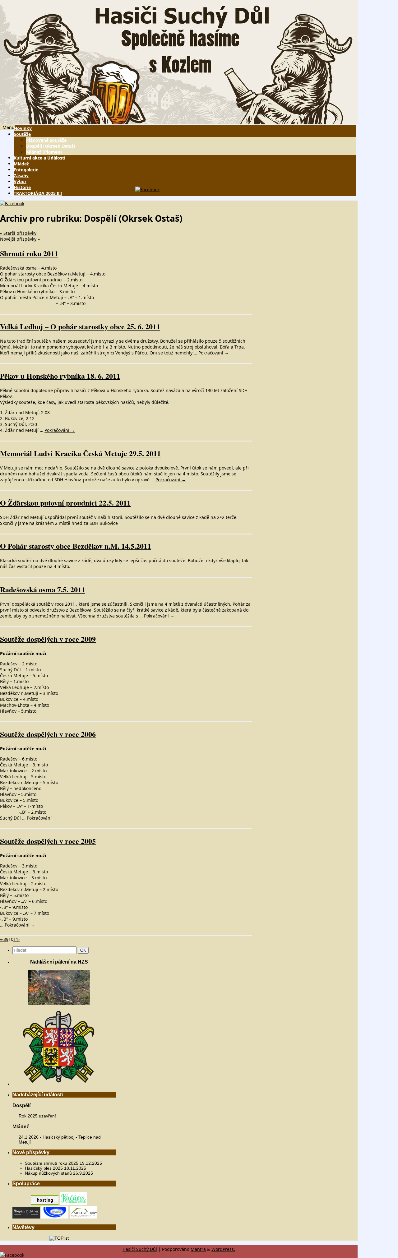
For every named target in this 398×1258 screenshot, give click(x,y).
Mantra (198, 1249)
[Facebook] (147, 189)
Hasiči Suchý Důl (140, 1249)
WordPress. (223, 1249)
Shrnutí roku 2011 (29, 253)
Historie (22, 187)
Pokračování (213, 353)
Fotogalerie (26, 170)
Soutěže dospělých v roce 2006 (48, 733)
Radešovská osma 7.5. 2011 (42, 589)
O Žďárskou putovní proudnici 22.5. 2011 (65, 502)
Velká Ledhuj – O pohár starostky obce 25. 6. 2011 (80, 326)
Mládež (21, 164)
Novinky (23, 128)
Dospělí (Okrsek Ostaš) (50, 146)
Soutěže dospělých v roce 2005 (48, 840)
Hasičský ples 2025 (44, 1168)
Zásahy (21, 175)
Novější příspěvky (20, 239)
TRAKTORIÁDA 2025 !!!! (38, 193)
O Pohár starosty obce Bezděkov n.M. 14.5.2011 (75, 545)
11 (15, 939)
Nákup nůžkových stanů (48, 1173)
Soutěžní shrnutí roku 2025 (51, 1163)
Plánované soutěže (46, 140)
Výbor (20, 181)
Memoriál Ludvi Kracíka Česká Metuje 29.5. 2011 (80, 453)
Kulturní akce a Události (39, 158)
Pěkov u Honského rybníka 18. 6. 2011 (60, 375)
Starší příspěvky (18, 233)
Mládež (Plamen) (44, 152)
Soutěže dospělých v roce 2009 (48, 638)
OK (84, 950)
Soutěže (22, 134)
